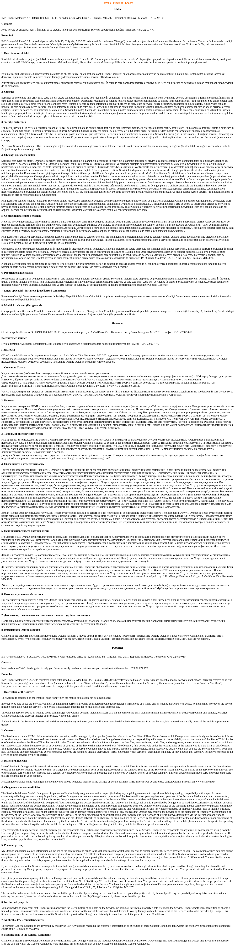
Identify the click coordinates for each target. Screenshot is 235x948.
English (129, 2)
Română (106, 2)
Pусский (118, 2)
